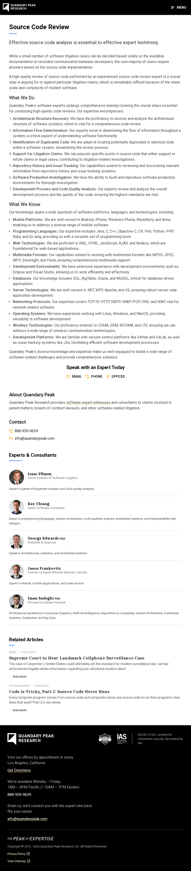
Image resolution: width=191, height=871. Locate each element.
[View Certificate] (115, 739)
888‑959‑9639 (26, 431)
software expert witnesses (88, 402)
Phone (96, 376)
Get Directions (19, 770)
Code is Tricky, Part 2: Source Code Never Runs (59, 691)
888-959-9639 (19, 794)
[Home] (19, 7)
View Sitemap (16, 861)
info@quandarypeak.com (27, 819)
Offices (118, 376)
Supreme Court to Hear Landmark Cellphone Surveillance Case (76, 658)
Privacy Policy (16, 854)
